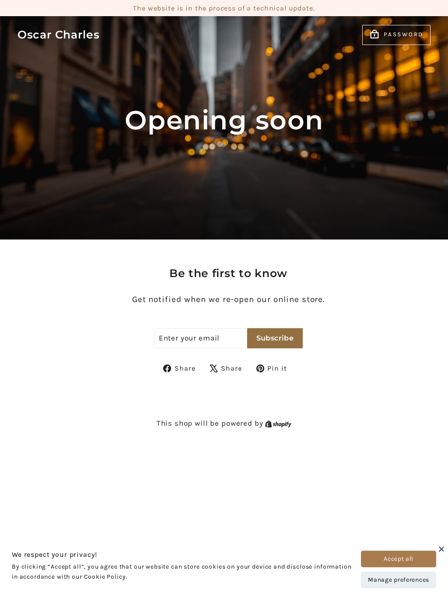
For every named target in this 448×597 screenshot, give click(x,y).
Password (404, 34)
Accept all (398, 558)
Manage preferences (398, 579)
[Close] (441, 548)
